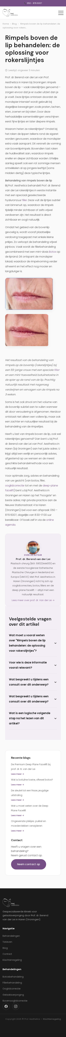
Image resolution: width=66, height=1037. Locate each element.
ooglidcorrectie (14, 485)
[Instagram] (15, 1006)
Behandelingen (11, 936)
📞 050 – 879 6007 (33, 3)
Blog (14, 23)
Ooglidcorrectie (12, 988)
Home (6, 23)
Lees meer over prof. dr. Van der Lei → (33, 600)
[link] (33, 294)
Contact (7, 954)
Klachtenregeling (12, 960)
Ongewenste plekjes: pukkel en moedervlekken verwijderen (28, 826)
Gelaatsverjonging (13, 994)
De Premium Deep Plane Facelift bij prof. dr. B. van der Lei (30, 769)
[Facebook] (6, 1006)
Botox (52, 252)
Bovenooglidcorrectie (15, 1000)
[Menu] (60, 13)
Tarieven (7, 941)
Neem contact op (28, 864)
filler (24, 200)
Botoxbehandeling (13, 976)
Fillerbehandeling (12, 982)
